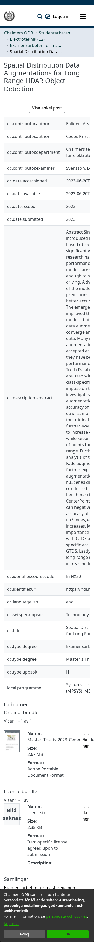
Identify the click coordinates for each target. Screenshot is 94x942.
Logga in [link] (61, 16)
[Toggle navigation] (82, 16)
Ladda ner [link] (85, 740)
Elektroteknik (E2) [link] (27, 39)
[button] (40, 16)
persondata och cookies (66, 916)
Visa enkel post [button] (47, 108)
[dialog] (47, 915)
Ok (67, 934)
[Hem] (9, 16)
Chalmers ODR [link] (18, 33)
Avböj (24, 934)
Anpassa (11, 923)
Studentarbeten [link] (54, 33)
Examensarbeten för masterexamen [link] (36, 45)
